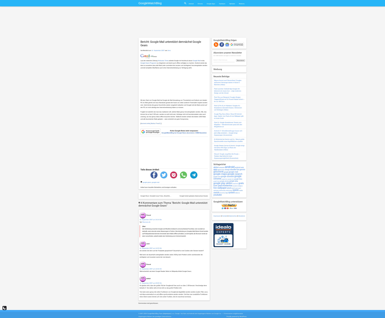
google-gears (147, 182)
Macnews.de (146, 222)
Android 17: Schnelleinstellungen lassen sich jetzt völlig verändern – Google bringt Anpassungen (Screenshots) (228, 133)
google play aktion (222, 183)
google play (233, 181)
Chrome (200, 4)
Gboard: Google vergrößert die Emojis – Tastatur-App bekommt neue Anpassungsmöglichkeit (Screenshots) (227, 156)
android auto (239, 167)
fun (238, 169)
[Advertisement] (192, 23)
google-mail (155, 182)
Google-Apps (211, 4)
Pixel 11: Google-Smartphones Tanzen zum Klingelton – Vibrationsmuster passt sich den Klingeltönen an (228, 124)
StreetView (222, 192)
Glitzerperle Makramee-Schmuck (182, 316)
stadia (241, 190)
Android (191, 4)
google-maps (220, 174)
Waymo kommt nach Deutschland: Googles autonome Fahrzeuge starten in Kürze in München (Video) (227, 82)
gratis (241, 183)
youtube (217, 194)
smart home (229, 190)
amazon (221, 167)
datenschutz (221, 169)
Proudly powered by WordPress (236, 316)
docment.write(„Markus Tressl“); (151, 123)
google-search (234, 174)
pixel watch (238, 188)
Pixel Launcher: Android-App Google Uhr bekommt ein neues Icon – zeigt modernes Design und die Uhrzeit (227, 91)
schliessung (222, 190)
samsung (215, 190)
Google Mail (196, 60)
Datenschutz (233, 216)
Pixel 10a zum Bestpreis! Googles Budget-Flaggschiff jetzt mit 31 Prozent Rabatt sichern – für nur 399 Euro (229, 99)
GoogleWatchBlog (150, 3)
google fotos (238, 179)
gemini (242, 170)
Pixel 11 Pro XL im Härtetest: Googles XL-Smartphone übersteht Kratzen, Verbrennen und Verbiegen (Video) (228, 108)
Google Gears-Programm (148, 63)
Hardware (222, 4)
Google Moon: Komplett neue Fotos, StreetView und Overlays (160, 196)
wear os (237, 192)
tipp (226, 192)
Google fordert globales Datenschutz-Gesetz (194, 196)
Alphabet (232, 4)
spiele (236, 190)
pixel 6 (233, 188)
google (226, 172)
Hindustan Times (163, 60)
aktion (216, 167)
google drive (231, 179)
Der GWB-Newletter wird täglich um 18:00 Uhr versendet (227, 55)
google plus (235, 183)
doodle (233, 169)
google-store (217, 176)
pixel (229, 188)
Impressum (217, 216)
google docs (225, 179)
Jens (169, 50)
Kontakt (224, 216)
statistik (216, 193)
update (231, 192)
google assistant (227, 176)
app (215, 169)
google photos (224, 181)
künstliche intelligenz (238, 185)
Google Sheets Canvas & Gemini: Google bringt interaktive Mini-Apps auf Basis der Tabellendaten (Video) (229, 148)
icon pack (218, 185)
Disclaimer (241, 216)
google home (216, 181)
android (230, 167)
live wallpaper (220, 188)
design (227, 169)
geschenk (218, 171)
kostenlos (227, 185)
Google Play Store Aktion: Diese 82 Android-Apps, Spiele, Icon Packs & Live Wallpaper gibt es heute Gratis (228, 116)
